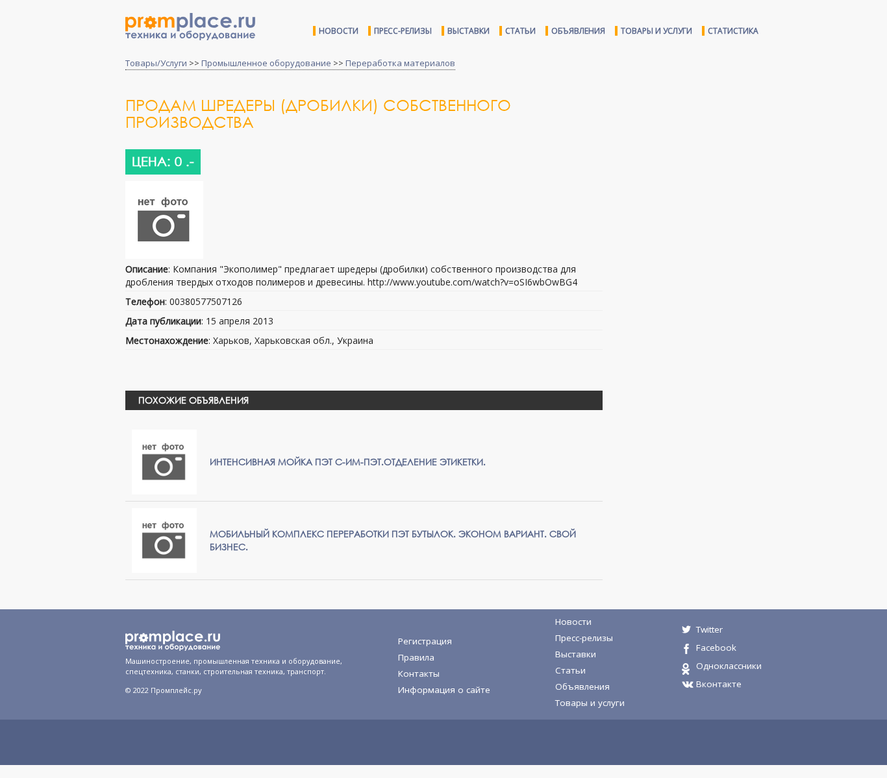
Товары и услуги (656, 31)
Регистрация (425, 641)
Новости (338, 31)
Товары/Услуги (156, 63)
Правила (416, 657)
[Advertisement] (721, 200)
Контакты (419, 673)
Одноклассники (729, 666)
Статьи (520, 31)
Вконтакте (719, 684)
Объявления (578, 31)
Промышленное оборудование (266, 63)
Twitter (709, 629)
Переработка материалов (400, 63)
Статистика (733, 31)
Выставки (468, 31)
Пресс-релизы (403, 31)
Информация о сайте (444, 690)
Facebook (716, 647)
